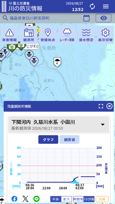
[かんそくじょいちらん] (28, 35)
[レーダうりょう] (67, 35)
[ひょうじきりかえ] (105, 35)
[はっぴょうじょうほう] (9, 35)
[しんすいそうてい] (86, 35)
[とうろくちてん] (47, 35)
